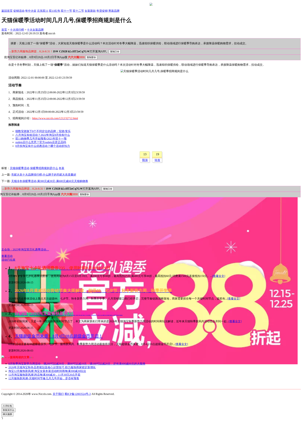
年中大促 (30, 10)
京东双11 (42, 10)
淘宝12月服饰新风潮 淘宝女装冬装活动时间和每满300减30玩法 (47, 371)
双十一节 (66, 10)
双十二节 (78, 10)
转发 (157, 160)
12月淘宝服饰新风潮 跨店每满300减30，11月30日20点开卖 (44, 374)
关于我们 (58, 393)
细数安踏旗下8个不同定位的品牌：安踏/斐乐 (43, 131)
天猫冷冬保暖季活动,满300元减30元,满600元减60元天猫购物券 (49, 181)
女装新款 (90, 10)
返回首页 (7, 10)
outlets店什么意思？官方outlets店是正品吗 (40, 142)
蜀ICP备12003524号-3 (77, 393)
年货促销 (102, 10)
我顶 (145, 160)
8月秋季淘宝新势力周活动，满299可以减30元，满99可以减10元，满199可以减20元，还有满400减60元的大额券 (76, 363)
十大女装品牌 (35, 29)
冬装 (61, 168)
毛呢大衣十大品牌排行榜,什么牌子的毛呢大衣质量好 (43, 174)
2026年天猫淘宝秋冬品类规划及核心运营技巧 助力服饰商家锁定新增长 (52, 367)
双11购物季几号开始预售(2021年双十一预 (41, 138)
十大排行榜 (17, 29)
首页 (4, 29)
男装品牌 (114, 10)
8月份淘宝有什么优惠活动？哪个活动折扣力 (42, 145)
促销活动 (18, 10)
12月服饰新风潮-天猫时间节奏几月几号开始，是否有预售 (43, 378)
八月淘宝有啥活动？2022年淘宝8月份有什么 (42, 134)
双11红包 (54, 10)
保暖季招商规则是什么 (44, 168)
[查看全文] (218, 275)
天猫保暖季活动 (19, 168)
